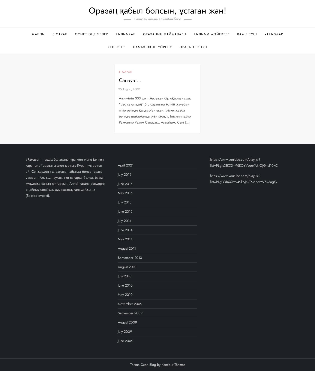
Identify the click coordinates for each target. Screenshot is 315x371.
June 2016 (125, 183)
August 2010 (127, 266)
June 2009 (125, 340)
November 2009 (130, 303)
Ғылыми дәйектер (212, 34)
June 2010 (125, 285)
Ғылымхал (126, 34)
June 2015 (125, 211)
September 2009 (130, 313)
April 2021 (126, 165)
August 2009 (127, 322)
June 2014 (125, 229)
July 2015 (124, 202)
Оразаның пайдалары (164, 34)
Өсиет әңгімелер (91, 34)
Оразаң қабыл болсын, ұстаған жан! (157, 10)
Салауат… (130, 80)
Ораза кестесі (193, 47)
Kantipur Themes (173, 364)
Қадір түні (247, 34)
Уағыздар (274, 34)
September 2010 (130, 257)
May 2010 (125, 294)
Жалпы (38, 34)
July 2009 (125, 331)
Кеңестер (117, 47)
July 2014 (124, 220)
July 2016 (124, 174)
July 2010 (125, 276)
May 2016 (125, 193)
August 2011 (127, 248)
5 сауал (60, 34)
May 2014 (125, 239)
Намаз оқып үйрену (152, 47)
